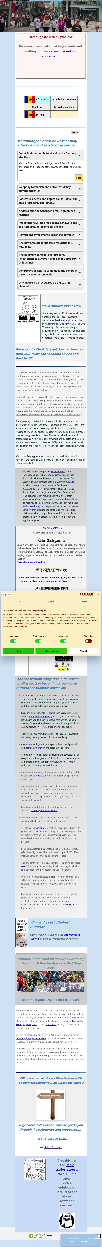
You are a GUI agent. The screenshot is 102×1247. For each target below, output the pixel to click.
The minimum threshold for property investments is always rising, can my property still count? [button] (47, 258)
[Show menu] (23, 21)
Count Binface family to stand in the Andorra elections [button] (47, 155)
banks (71, 481)
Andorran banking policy (40, 716)
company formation (36, 747)
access (24, 866)
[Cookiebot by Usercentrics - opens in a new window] (82, 594)
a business (51, 1024)
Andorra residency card (34, 506)
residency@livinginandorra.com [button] (31, 1038)
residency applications (66, 320)
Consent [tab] (17, 602)
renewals (69, 904)
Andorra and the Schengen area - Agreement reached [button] (47, 213)
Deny (18, 651)
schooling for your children (44, 810)
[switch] (38, 641)
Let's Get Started (37, 99)
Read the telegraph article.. (31, 562)
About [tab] (84, 602)
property (40, 775)
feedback (47, 442)
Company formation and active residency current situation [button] (44, 189)
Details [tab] (51, 602)
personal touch (58, 471)
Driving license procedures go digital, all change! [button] (44, 284)
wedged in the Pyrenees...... (60, 581)
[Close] (99, 1236)
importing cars (41, 827)
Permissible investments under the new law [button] (46, 235)
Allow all (83, 651)
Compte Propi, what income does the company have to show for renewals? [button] (48, 272)
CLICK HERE (53, 1147)
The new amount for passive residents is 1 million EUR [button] (46, 245)
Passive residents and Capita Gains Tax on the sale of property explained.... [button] (48, 201)
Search (74, 132)
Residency (37, 107)
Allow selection (51, 651)
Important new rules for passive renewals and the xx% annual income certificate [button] (48, 225)
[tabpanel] (50, 56)
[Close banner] (98, 594)
